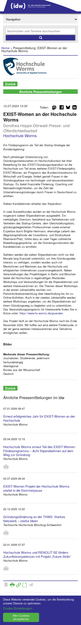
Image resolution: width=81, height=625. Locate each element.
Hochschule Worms (20, 135)
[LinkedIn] (74, 108)
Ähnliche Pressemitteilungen (40, 92)
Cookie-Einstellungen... (19, 608)
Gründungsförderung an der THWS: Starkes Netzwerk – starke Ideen (34, 518)
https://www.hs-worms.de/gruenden (41, 313)
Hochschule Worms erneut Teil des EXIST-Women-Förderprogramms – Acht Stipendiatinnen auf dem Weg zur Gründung (39, 450)
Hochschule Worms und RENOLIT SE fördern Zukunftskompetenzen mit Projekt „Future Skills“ (37, 554)
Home (5, 48)
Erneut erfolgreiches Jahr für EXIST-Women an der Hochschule (39, 418)
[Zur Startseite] (40, 10)
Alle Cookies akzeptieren (21, 617)
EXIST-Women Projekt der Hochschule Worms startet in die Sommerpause (36, 488)
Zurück (10, 84)
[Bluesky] (68, 108)
